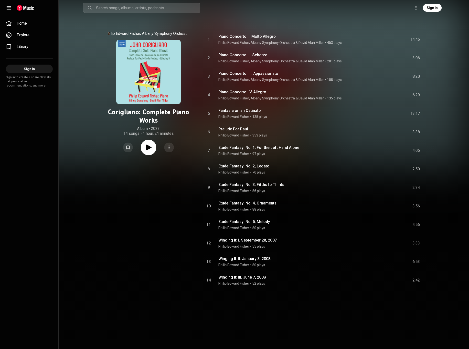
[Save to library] (128, 147)
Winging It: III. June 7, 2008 (242, 277)
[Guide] (9, 8)
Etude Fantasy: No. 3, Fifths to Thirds (251, 184)
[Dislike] (388, 39)
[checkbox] (416, 39)
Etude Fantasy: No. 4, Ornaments (247, 203)
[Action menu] (169, 147)
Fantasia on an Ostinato (239, 110)
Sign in (432, 8)
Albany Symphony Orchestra (166, 33)
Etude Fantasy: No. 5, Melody (244, 221)
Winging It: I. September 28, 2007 (247, 240)
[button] (128, 147)
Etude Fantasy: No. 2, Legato (243, 166)
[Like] (379, 39)
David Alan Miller (311, 43)
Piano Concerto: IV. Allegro (242, 92)
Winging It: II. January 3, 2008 (244, 258)
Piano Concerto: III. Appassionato (248, 73)
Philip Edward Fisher (122, 33)
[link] (29, 23)
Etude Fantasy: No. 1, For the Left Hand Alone (258, 147)
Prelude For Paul (233, 129)
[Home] (25, 8)
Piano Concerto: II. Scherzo (242, 55)
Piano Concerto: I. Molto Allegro (247, 36)
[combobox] (148, 8)
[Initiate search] (90, 8)
